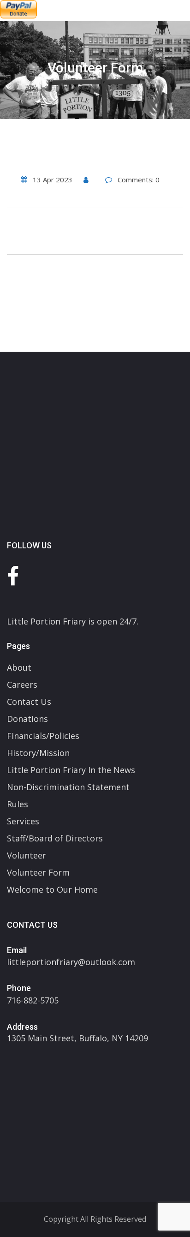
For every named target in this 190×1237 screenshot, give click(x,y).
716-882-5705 (33, 1000)
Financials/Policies (43, 735)
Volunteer (26, 855)
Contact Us (29, 701)
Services (23, 821)
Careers (22, 684)
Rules (17, 804)
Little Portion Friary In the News (71, 769)
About (19, 667)
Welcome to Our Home (52, 889)
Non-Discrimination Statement (68, 787)
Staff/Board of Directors (55, 838)
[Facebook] (13, 576)
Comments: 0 (139, 179)
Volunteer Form (38, 872)
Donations (27, 718)
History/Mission (38, 752)
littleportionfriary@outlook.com (71, 961)
